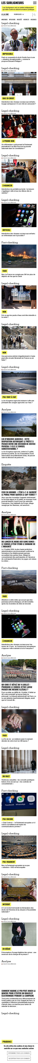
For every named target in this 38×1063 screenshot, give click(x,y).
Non (4, 311)
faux (5, 270)
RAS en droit (8, 98)
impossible (8, 53)
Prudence (7, 1041)
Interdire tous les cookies (19, 1053)
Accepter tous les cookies (19, 1058)
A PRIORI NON (8, 141)
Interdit (6, 904)
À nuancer (7, 640)
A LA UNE (5, 14)
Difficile (6, 230)
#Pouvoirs (12, 19)
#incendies (5, 19)
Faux (5, 596)
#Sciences (33, 19)
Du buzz (6, 776)
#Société (19, 19)
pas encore (8, 819)
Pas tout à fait (9, 397)
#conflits (26, 19)
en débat (6, 948)
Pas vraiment (9, 861)
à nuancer (7, 185)
